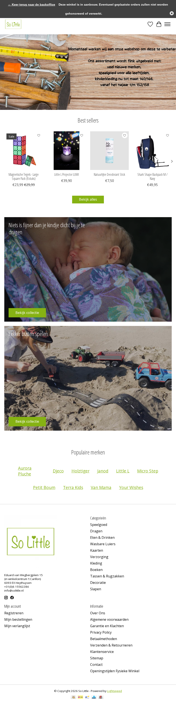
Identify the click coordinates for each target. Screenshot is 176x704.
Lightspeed (114, 691)
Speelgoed (98, 524)
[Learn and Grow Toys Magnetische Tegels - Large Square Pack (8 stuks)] (23, 150)
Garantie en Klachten (107, 626)
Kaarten (96, 550)
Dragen (96, 531)
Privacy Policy (101, 632)
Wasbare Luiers (102, 544)
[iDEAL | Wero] (80, 697)
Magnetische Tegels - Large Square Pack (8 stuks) (24, 176)
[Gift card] (100, 697)
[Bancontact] (87, 697)
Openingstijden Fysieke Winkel (114, 671)
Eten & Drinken (102, 537)
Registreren (13, 613)
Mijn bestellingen (18, 619)
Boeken (96, 569)
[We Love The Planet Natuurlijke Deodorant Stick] (109, 150)
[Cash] (73, 697)
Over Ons (97, 613)
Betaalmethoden (103, 638)
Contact (96, 664)
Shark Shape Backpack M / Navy (152, 176)
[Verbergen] (171, 13)
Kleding (96, 563)
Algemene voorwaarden (109, 619)
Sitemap (96, 658)
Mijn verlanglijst (17, 626)
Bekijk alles (88, 199)
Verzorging (99, 556)
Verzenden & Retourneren (111, 645)
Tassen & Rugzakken (107, 576)
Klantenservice (102, 651)
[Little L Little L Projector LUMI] (66, 150)
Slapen (95, 589)
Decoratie (98, 582)
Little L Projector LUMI (66, 174)
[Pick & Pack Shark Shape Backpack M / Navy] (152, 150)
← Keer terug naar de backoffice (31, 4)
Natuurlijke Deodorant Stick (109, 174)
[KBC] (94, 697)
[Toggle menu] (167, 24)
